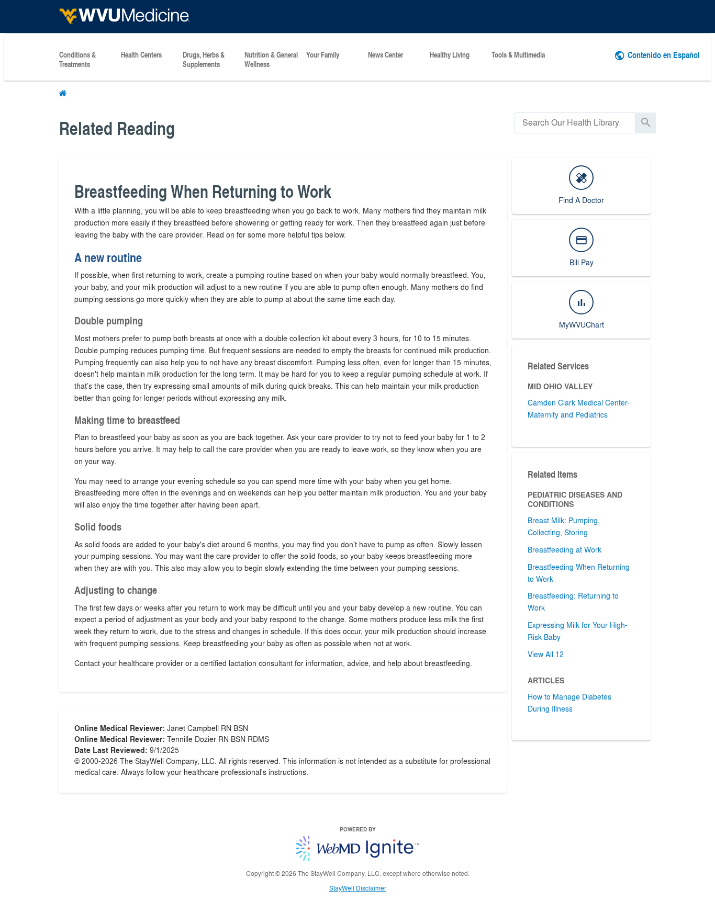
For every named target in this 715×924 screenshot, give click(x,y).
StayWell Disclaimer (357, 888)
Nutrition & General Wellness (271, 60)
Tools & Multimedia (518, 55)
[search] (575, 122)
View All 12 (546, 654)
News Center (385, 55)
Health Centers (141, 55)
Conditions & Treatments (77, 60)
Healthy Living (450, 55)
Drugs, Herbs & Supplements (204, 60)
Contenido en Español (664, 55)
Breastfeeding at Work (564, 549)
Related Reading (117, 128)
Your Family (322, 55)
